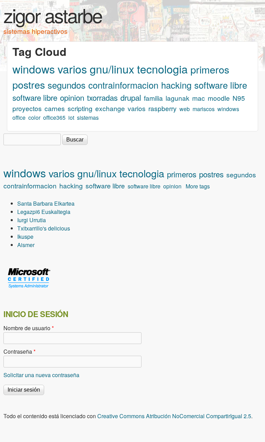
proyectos (27, 108)
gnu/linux (112, 69)
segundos (67, 85)
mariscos (204, 109)
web (184, 109)
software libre (220, 85)
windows (33, 69)
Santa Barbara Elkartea (46, 203)
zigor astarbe (52, 15)
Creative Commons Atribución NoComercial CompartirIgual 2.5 (174, 416)
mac (198, 97)
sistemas (88, 117)
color (34, 117)
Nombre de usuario (28, 328)
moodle (219, 97)
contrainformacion (123, 85)
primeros (209, 69)
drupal (130, 97)
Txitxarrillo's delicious (43, 228)
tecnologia (162, 69)
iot (71, 117)
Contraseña (19, 351)
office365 (54, 117)
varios (72, 69)
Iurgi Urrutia (31, 220)
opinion (72, 97)
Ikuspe (25, 236)
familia (153, 97)
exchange (110, 108)
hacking (176, 85)
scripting (80, 108)
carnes (55, 108)
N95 (239, 97)
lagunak (177, 97)
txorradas (102, 97)
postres (28, 84)
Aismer (26, 245)
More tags (198, 186)
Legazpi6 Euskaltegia (43, 212)
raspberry (162, 108)
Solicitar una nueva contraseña (41, 375)
